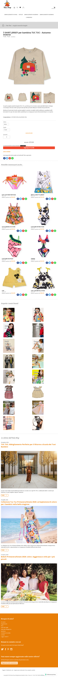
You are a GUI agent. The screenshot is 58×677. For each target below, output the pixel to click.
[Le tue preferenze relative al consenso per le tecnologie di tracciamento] (50, 674)
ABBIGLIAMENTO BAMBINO (31, 14)
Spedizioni (3, 631)
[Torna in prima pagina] (3, 25)
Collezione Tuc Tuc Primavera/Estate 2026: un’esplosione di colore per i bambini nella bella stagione (29, 503)
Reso (2, 625)
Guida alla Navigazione (6, 629)
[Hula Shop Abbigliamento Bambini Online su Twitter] (2, 649)
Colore (4, 122)
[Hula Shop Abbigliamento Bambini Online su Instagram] (11, 649)
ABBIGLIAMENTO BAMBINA (47, 14)
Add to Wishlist (6, 151)
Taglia (4, 127)
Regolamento (4, 624)
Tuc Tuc (8, 25)
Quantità (5, 134)
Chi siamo (3, 622)
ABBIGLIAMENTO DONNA (10, 14)
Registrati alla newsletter (9, 663)
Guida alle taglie (4, 627)
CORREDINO (29, 17)
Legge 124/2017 (4, 636)
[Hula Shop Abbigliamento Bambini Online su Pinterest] (8, 649)
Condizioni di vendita (5, 633)
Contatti (3, 634)
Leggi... (3, 495)
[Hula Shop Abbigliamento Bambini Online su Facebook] (5, 649)
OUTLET (21, 14)
